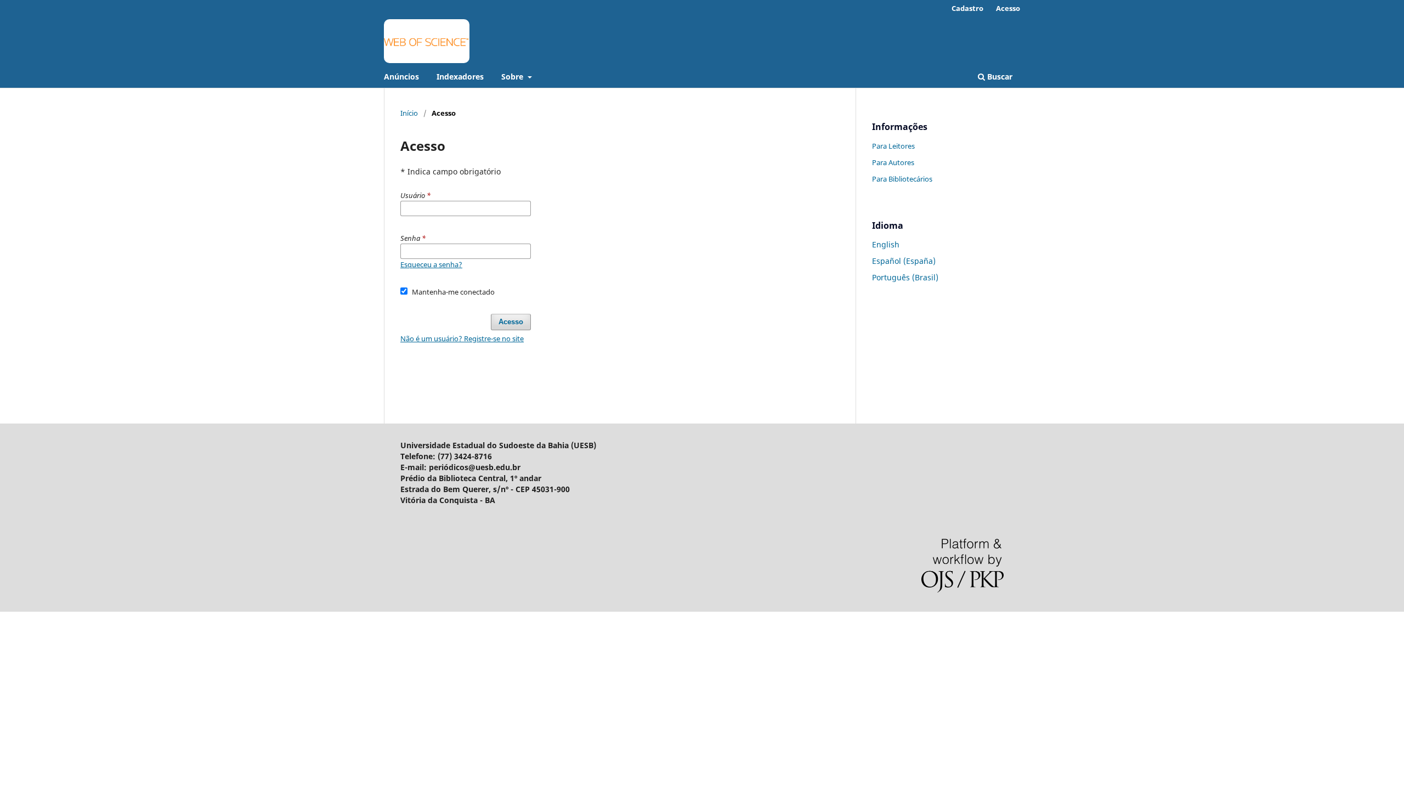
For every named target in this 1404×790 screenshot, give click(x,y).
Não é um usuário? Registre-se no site (462, 338)
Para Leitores (893, 146)
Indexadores (460, 76)
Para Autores (893, 162)
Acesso (1008, 8)
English (885, 244)
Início (409, 113)
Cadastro (967, 8)
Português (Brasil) (905, 277)
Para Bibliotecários (902, 179)
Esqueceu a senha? (431, 264)
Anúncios (401, 76)
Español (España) (904, 261)
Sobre (513, 76)
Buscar (998, 76)
